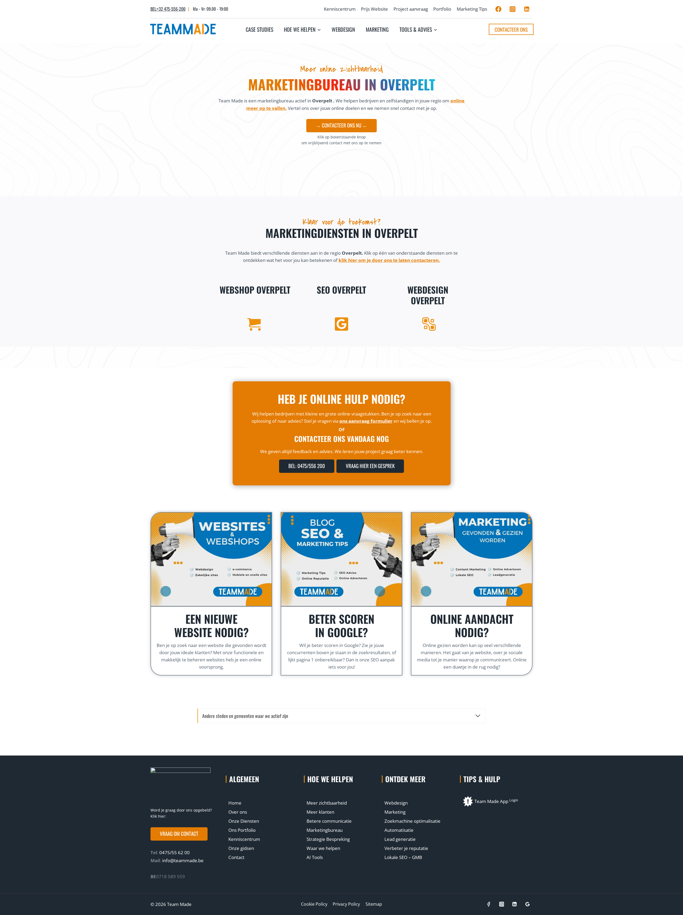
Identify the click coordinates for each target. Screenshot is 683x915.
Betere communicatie (329, 821)
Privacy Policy (346, 904)
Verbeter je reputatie (406, 848)
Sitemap (374, 904)
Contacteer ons (511, 29)
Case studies (259, 29)
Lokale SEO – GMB (403, 857)
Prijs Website (374, 9)
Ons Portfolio (242, 830)
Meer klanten (320, 812)
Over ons (237, 812)
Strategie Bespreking (328, 839)
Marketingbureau (325, 830)
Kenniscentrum (340, 9)
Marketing (377, 29)
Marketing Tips (472, 9)
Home (234, 803)
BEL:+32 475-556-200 (167, 9)
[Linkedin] (527, 9)
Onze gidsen (241, 848)
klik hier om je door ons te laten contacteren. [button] (389, 260)
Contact (236, 857)
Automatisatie (399, 830)
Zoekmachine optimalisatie (412, 821)
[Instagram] (512, 9)
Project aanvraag (411, 9)
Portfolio (442, 9)
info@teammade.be (183, 860)
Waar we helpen (323, 848)
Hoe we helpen (330, 779)
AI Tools (315, 857)
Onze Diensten (243, 821)
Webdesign (343, 29)
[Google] (528, 904)
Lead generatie (400, 839)
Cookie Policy (314, 904)
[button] (179, 834)
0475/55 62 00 (174, 852)
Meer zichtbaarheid (327, 803)
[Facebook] (498, 9)
